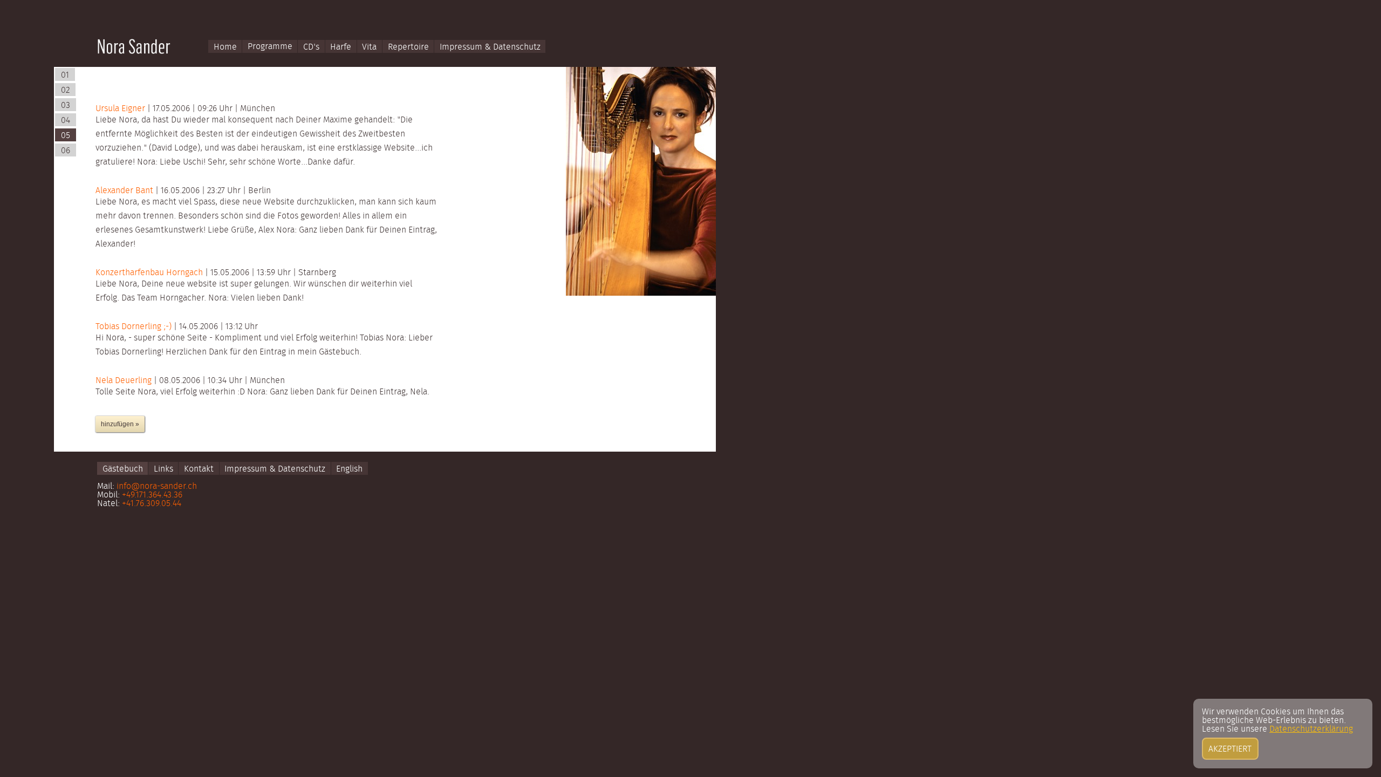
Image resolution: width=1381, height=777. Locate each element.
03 (65, 105)
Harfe (340, 46)
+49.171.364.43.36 (152, 494)
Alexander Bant (125, 190)
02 (65, 90)
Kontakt (199, 469)
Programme (270, 46)
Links (163, 469)
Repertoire (408, 46)
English (349, 469)
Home (225, 46)
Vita (369, 46)
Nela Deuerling (124, 380)
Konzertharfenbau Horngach (150, 272)
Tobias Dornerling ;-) (134, 326)
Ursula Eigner (121, 108)
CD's (311, 46)
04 (65, 120)
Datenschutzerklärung (1311, 729)
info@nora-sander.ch (157, 486)
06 (65, 150)
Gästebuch (122, 469)
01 (65, 75)
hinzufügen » (120, 424)
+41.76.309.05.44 (151, 503)
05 (65, 135)
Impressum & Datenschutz (490, 46)
